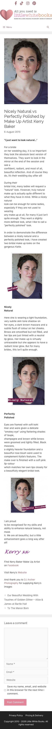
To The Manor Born (18, 608)
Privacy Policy (16, 715)
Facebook (13, 565)
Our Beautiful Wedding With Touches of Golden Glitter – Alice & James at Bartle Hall (23, 599)
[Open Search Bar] (48, 27)
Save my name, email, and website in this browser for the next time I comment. (26, 690)
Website (22, 572)
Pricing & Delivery (34, 715)
